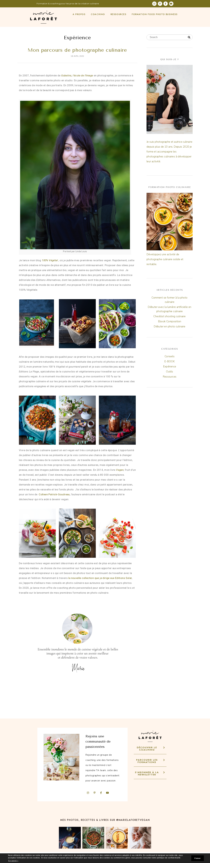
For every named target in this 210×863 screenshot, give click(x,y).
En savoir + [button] (13, 861)
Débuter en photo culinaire (169, 326)
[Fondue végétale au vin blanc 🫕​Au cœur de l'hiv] (70, 838)
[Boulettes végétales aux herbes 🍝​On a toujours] (93, 838)
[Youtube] (171, 4)
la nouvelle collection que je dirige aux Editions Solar (100, 578)
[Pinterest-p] (160, 4)
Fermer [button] (197, 858)
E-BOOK (169, 361)
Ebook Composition (169, 321)
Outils (169, 371)
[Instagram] (154, 4)
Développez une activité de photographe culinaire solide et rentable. (165, 259)
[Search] (189, 37)
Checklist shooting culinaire (169, 316)
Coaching (98, 14)
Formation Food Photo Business (154, 14)
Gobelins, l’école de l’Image (77, 75)
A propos (79, 14)
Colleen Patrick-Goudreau (54, 494)
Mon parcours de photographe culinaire (77, 50)
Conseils (169, 356)
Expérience (169, 366)
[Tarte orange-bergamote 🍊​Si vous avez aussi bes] (117, 838)
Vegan (120, 469)
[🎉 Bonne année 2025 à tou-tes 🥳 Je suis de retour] (140, 838)
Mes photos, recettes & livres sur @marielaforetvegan (105, 820)
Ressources (118, 14)
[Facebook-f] (165, 4)
